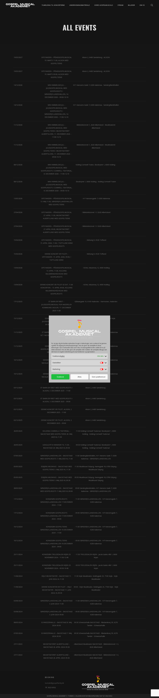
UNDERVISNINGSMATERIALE (79, 5)
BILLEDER (131, 5)
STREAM (120, 5)
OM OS (142, 5)
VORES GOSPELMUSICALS (103, 5)
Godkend (60, 377)
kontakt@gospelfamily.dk (54, 683)
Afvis (79, 377)
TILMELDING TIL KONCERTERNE (53, 5)
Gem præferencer (98, 377)
